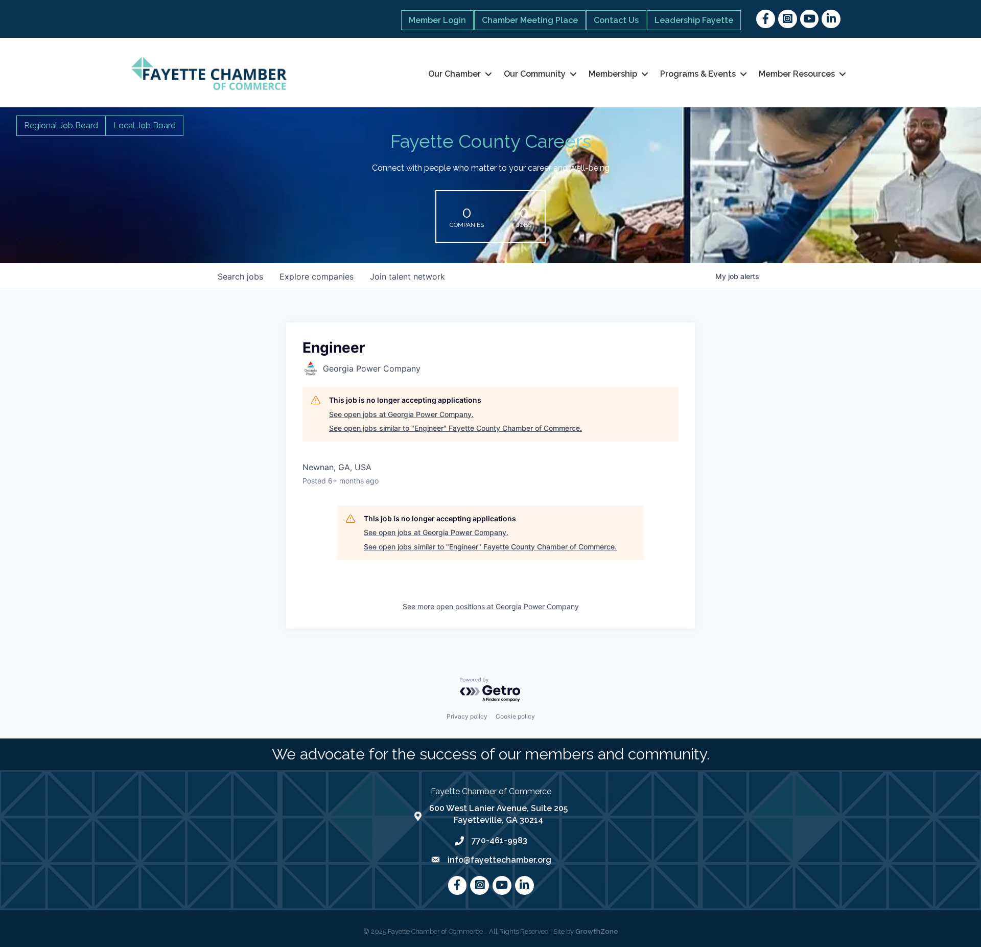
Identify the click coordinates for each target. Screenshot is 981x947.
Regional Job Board (61, 125)
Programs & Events (698, 74)
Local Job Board (144, 125)
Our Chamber (454, 74)
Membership (613, 74)
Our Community (535, 74)
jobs (240, 276)
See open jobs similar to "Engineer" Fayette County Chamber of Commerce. (455, 428)
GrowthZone (596, 931)
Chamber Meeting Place (530, 20)
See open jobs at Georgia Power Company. (401, 414)
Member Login (437, 20)
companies (316, 276)
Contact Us (616, 20)
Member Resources (797, 74)
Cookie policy (515, 716)
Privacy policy (467, 716)
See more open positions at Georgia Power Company (491, 606)
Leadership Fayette (694, 20)
